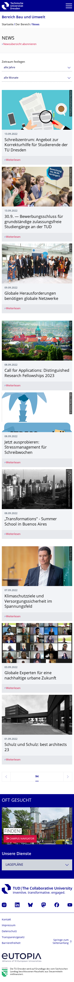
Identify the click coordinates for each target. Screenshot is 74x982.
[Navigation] (69, 6)
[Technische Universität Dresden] (12, 6)
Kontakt (6, 920)
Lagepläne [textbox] (14, 864)
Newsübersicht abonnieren (19, 44)
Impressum (8, 925)
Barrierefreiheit (11, 943)
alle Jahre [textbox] (9, 67)
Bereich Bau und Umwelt (23, 17)
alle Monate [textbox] (11, 78)
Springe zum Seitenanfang (61, 942)
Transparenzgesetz (13, 937)
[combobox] (37, 67)
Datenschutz (9, 931)
